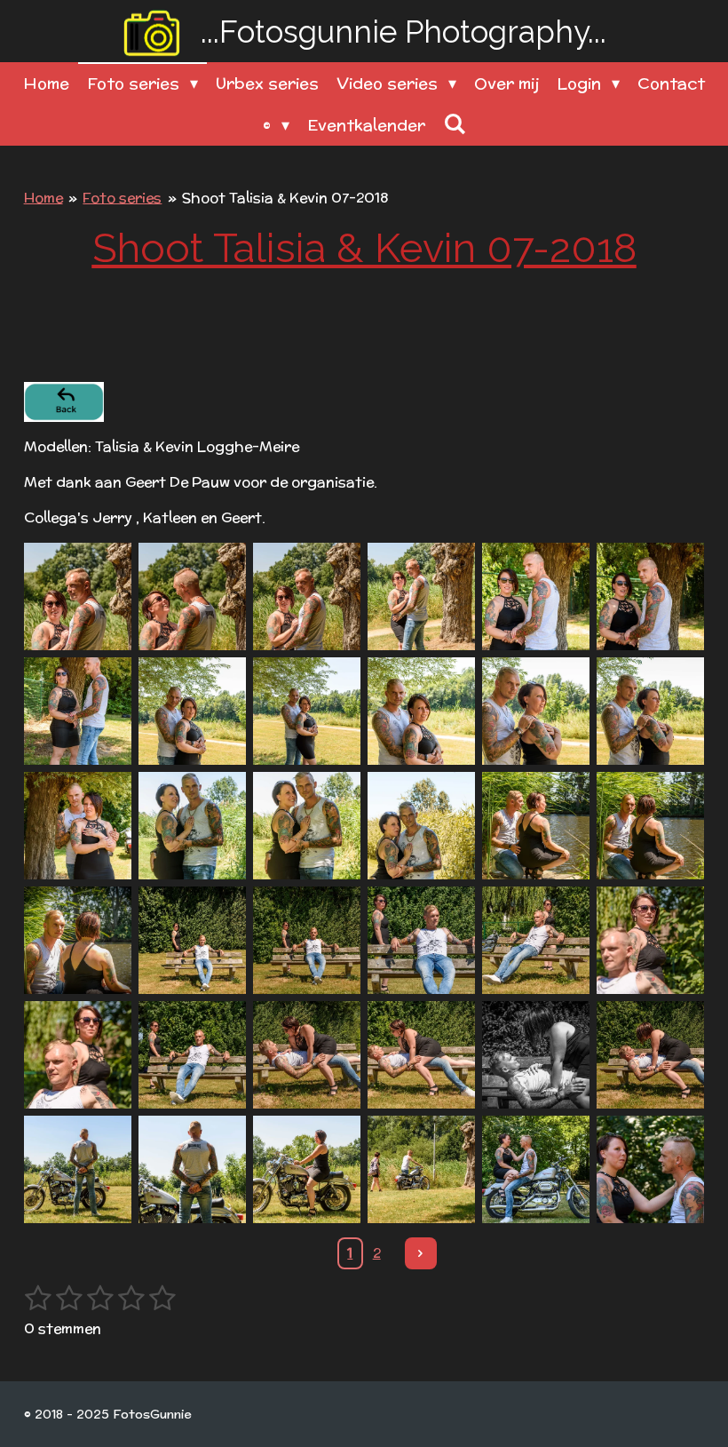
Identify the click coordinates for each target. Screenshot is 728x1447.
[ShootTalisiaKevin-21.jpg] (306, 940)
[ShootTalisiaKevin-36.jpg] (650, 1169)
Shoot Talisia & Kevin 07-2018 (285, 197)
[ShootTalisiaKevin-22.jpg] (421, 940)
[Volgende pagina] (421, 1253)
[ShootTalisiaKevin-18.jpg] (650, 825)
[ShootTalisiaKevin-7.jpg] (77, 711)
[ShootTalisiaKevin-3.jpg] (306, 596)
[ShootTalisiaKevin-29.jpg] (536, 1055)
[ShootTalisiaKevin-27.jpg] (306, 1055)
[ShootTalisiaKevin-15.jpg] (306, 825)
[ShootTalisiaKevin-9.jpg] (306, 711)
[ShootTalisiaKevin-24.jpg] (650, 940)
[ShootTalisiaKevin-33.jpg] (306, 1169)
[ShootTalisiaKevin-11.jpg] (536, 711)
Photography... (403, 31)
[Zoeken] (454, 124)
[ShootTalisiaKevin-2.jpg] (192, 596)
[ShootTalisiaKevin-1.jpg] (77, 596)
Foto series (122, 197)
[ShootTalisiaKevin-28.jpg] (421, 1055)
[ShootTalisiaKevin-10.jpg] (421, 711)
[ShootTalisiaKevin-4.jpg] (421, 596)
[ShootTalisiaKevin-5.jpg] (536, 596)
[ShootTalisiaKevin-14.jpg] (192, 825)
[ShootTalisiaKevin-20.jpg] (192, 940)
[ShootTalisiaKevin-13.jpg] (77, 825)
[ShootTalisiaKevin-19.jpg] (77, 940)
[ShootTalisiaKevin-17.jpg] (536, 825)
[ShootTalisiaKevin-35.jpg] (536, 1169)
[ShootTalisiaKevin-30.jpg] (650, 1055)
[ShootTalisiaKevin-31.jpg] (77, 1169)
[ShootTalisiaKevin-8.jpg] (192, 711)
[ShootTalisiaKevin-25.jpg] (77, 1055)
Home (43, 197)
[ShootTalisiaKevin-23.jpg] (536, 940)
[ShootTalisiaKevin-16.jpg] (421, 825)
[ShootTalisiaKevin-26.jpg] (192, 1055)
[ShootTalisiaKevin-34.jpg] (421, 1169)
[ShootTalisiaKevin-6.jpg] (650, 596)
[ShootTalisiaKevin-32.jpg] (192, 1169)
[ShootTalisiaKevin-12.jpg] (650, 711)
